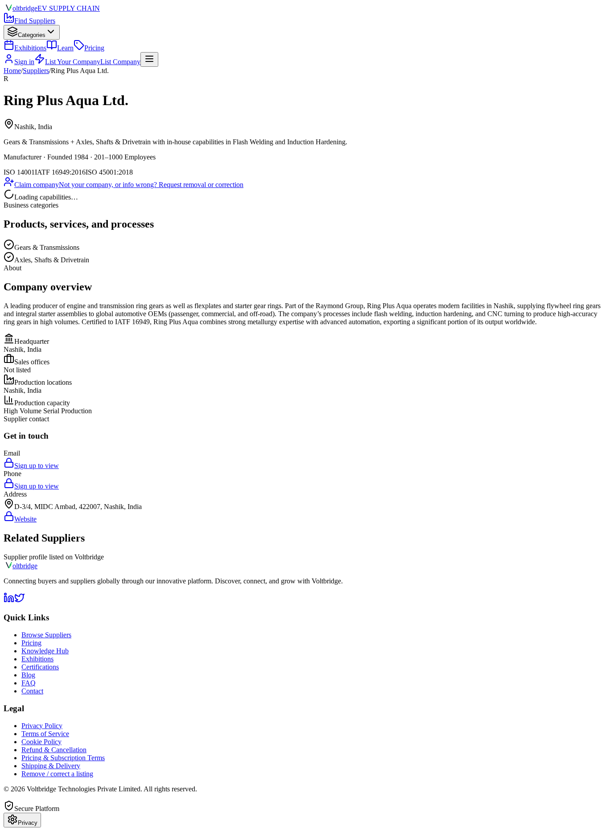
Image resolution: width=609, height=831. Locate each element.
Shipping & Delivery (50, 766)
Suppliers (36, 70)
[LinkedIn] (9, 600)
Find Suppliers (34, 20)
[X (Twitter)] (19, 600)
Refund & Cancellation (53, 750)
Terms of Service (45, 733)
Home (12, 70)
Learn (65, 48)
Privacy (27, 822)
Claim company (36, 184)
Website (25, 519)
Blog (28, 675)
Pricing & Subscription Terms (63, 758)
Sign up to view (36, 465)
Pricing (94, 48)
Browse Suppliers (46, 635)
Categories (31, 35)
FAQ (28, 683)
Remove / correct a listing (57, 774)
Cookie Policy (41, 741)
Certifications (40, 667)
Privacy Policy (41, 725)
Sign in (24, 61)
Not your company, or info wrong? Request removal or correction (151, 184)
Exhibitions (30, 48)
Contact (32, 691)
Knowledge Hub (45, 651)
